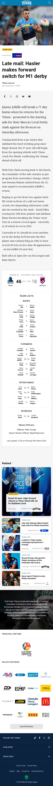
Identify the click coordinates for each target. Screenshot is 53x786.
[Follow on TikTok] (35, 737)
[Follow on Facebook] (40, 737)
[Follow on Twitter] (44, 737)
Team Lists (7, 50)
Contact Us (25, 771)
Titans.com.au (8, 83)
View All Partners (26, 726)
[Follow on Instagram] (49, 737)
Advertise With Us (37, 771)
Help (18, 771)
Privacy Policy (32, 766)
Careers (12, 771)
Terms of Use (20, 766)
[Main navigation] (3, 2)
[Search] (49, 2)
